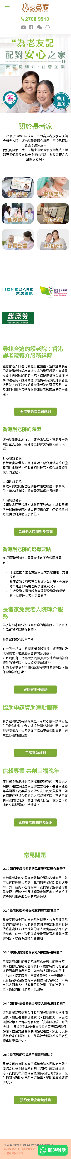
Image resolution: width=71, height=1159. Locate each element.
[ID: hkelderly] (23, 28)
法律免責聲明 (28, 1149)
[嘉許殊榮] (53, 213)
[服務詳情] (18, 213)
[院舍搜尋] (18, 187)
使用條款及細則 (15, 1153)
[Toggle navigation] (7, 5)
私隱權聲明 (10, 1149)
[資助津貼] (53, 187)
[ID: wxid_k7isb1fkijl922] (40, 28)
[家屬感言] (18, 239)
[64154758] (48, 28)
